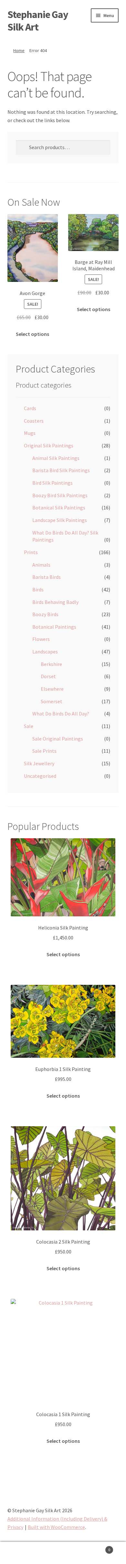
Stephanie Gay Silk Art (37, 20)
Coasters (34, 421)
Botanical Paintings (54, 627)
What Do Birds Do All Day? (60, 713)
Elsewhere (52, 689)
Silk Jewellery (39, 763)
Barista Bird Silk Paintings (61, 470)
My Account (21, 1553)
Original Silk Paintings (48, 445)
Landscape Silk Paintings (59, 520)
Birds (38, 589)
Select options (32, 334)
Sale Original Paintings (57, 738)
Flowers (41, 639)
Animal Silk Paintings (55, 458)
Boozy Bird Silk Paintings (60, 495)
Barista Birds (46, 577)
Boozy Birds (45, 614)
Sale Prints (44, 751)
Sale (28, 726)
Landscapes (45, 651)
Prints (31, 552)
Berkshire (51, 664)
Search (63, 1553)
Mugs (30, 433)
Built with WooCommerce (56, 1527)
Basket (97, 1547)
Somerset (51, 701)
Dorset (48, 676)
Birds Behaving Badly (55, 602)
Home (19, 50)
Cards (30, 408)
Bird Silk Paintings (52, 483)
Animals (41, 565)
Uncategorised (40, 776)
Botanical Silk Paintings (58, 507)
